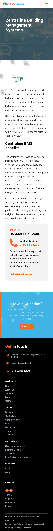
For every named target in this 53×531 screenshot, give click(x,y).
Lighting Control (13, 450)
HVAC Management (15, 446)
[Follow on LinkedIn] (11, 490)
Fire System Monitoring (17, 457)
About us (9, 389)
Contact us (27, 326)
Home (8, 386)
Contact (9, 401)
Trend (8, 431)
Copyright (10, 498)
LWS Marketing (10, 524)
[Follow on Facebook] (7, 490)
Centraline (10, 416)
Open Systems (12, 419)
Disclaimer (10, 502)
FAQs (7, 468)
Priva (7, 423)
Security (9, 453)
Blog (7, 397)
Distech (9, 412)
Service (9, 393)
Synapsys (10, 427)
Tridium (9, 434)
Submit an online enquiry (22, 274)
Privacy (9, 506)
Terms (8, 495)
